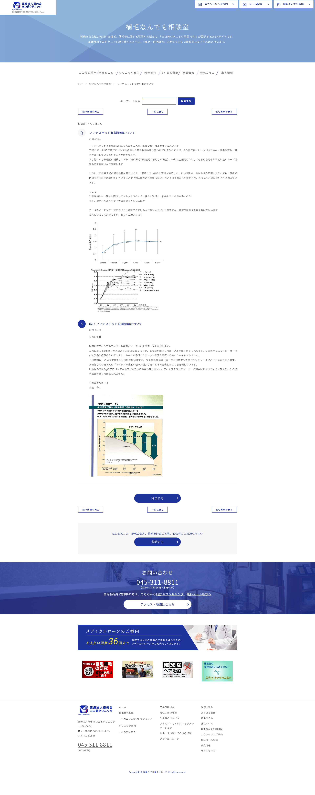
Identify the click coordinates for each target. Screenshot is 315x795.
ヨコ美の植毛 (88, 73)
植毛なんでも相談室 (212, 729)
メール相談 (255, 4)
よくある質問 (169, 73)
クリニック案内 (129, 73)
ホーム (122, 707)
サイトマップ (208, 750)
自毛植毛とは (126, 712)
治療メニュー (107, 73)
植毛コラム (207, 73)
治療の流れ (207, 707)
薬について (207, 723)
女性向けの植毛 (168, 712)
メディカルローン (169, 738)
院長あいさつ (128, 732)
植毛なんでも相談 (293, 4)
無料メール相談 (209, 740)
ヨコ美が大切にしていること (137, 719)
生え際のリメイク (169, 718)
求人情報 (227, 73)
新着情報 (188, 73)
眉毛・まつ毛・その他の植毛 (175, 733)
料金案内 (150, 73)
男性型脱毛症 (167, 707)
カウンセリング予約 (216, 4)
